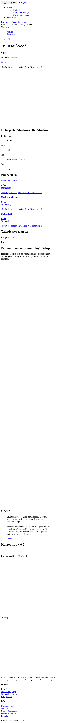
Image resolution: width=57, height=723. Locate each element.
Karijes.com (6, 696)
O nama (4, 708)
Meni (9, 7)
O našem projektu (9, 706)
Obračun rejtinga (8, 691)
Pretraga (16, 10)
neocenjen (15, 67)
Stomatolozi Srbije (9, 694)
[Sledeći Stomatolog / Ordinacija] (4, 551)
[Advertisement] (28, 97)
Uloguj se (11, 17)
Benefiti (4, 689)
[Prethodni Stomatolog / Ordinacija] (2, 551)
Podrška (4, 716)
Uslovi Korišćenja (20, 12)
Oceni (3, 62)
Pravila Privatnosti (20, 15)
